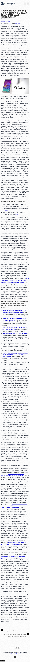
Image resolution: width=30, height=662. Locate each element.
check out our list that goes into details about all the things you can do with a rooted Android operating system (14, 505)
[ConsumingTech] (8, 4)
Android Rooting (12, 20)
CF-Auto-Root (7, 21)
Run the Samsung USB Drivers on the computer (15, 333)
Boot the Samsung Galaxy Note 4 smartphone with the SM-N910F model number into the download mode (15, 354)
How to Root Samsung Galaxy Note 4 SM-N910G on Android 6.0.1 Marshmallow (15, 630)
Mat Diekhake (4, 20)
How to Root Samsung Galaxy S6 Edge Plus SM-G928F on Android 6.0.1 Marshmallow (16, 635)
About (10, 653)
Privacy (19, 653)
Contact (15, 653)
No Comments (18, 20)
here (6, 210)
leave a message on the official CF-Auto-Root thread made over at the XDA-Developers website (15, 280)
